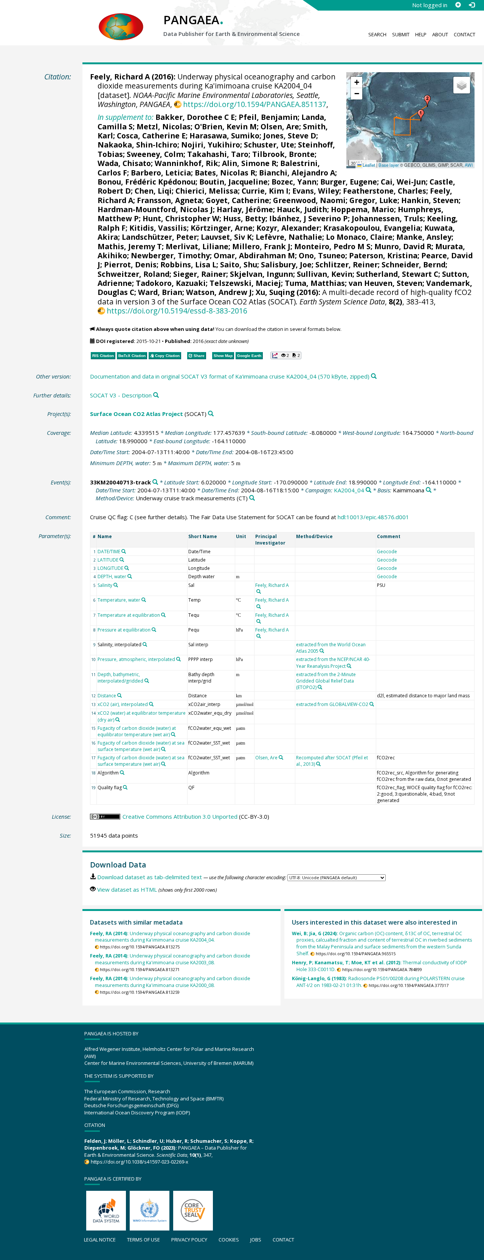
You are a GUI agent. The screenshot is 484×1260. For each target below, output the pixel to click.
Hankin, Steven (430, 200)
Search (377, 34)
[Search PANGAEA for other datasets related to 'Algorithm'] (122, 772)
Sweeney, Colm (155, 154)
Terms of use (143, 1239)
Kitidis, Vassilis (158, 228)
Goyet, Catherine (237, 200)
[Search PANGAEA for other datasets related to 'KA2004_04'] (368, 490)
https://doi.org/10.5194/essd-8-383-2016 (177, 311)
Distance (107, 695)
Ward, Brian (160, 292)
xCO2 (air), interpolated (123, 704)
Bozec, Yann (293, 182)
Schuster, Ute (269, 145)
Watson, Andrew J (219, 292)
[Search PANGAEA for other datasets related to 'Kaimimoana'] (428, 490)
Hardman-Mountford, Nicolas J (155, 209)
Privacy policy (189, 1239)
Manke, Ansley (423, 237)
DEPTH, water (112, 576)
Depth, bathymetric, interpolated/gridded (120, 677)
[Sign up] (458, 4)
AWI (469, 165)
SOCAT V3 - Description (121, 395)
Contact (464, 34)
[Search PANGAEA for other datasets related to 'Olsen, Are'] (281, 757)
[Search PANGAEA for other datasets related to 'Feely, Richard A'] (258, 591)
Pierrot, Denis (130, 264)
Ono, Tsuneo (322, 255)
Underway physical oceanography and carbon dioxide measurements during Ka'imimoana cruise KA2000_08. (170, 981)
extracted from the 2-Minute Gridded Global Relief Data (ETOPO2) (326, 681)
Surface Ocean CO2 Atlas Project (136, 413)
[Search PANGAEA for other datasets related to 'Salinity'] (115, 585)
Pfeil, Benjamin (268, 117)
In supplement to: (126, 117)
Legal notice (100, 1239)
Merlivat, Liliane (197, 246)
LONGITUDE (110, 568)
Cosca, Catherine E (151, 135)
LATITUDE (108, 560)
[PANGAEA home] (121, 19)
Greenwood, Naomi (309, 200)
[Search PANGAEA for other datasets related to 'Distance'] (119, 695)
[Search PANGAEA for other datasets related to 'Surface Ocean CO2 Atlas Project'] (211, 414)
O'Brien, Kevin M (225, 126)
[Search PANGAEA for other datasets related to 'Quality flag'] (125, 787)
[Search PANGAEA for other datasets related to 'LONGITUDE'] (126, 568)
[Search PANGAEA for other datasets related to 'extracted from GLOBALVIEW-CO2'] (371, 704)
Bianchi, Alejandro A (297, 173)
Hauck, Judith (302, 209)
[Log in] (471, 4)
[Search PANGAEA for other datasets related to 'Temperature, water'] (143, 599)
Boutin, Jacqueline (233, 182)
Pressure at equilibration (124, 630)
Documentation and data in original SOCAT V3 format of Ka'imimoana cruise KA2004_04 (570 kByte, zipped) (229, 376)
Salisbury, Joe (286, 264)
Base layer (389, 165)
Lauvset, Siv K (226, 237)
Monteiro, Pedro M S (332, 246)
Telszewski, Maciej (245, 283)
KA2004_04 (349, 490)
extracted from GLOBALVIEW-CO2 (332, 704)
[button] (421, 115)
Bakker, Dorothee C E (195, 117)
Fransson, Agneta (169, 200)
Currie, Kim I (265, 191)
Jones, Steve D (289, 135)
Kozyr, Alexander (288, 228)
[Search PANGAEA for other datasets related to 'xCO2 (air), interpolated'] (151, 704)
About (440, 34)
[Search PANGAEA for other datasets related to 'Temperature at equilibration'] (163, 615)
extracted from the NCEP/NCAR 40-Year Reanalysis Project (333, 662)
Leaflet (368, 165)
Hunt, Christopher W (181, 218)
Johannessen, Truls (387, 218)
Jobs (255, 1239)
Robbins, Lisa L (188, 264)
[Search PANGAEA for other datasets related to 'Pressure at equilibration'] (154, 629)
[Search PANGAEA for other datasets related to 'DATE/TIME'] (123, 551)
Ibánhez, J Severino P (308, 218)
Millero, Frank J (261, 246)
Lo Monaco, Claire (359, 237)
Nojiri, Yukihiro (210, 145)
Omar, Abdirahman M (254, 255)
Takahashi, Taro (217, 154)
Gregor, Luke (373, 200)
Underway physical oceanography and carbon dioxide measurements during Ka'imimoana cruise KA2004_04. (170, 936)
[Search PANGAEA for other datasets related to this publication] (374, 376)
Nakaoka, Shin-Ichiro (137, 145)
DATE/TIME (109, 551)
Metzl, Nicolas (164, 126)
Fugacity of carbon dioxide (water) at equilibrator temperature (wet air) (137, 731)
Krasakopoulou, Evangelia (371, 228)
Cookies (229, 1239)
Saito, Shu (238, 264)
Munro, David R (402, 246)
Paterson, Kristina (383, 255)
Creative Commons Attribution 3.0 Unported (180, 816)
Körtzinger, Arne (222, 228)
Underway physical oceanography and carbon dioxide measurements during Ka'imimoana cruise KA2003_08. (170, 959)
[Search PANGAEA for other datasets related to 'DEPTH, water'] (129, 576)
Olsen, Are (280, 126)
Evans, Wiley (315, 191)
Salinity (105, 585)
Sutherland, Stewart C (397, 274)
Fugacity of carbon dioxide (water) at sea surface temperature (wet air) (141, 746)
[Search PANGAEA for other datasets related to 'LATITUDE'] (121, 559)
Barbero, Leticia (161, 173)
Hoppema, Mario (362, 209)
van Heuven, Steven (385, 283)
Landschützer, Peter (159, 237)
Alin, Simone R (249, 163)
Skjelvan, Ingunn (261, 274)
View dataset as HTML (127, 889)
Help (421, 34)
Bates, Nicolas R (225, 173)
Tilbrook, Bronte (283, 154)
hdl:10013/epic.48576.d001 (373, 517)
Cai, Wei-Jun (403, 182)
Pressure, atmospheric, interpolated (136, 659)
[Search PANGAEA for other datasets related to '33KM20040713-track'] (155, 482)
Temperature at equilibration (129, 615)
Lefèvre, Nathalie (289, 237)
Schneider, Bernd (413, 264)
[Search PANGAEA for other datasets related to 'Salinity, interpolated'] (145, 644)
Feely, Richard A (120, 76)
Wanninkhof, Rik (186, 163)
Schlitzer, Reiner (346, 264)
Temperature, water (119, 600)
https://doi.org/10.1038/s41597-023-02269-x (139, 1161)
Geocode (387, 551)
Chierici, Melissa (206, 191)
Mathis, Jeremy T (130, 246)
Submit (401, 34)
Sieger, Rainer (199, 274)
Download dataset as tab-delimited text (149, 877)
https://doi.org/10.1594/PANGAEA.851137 (254, 104)
